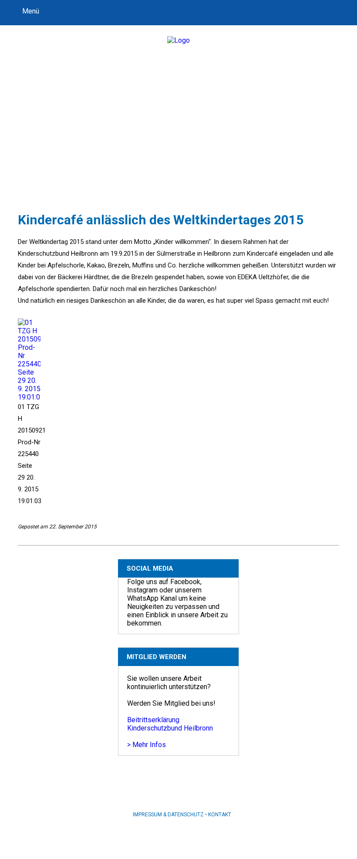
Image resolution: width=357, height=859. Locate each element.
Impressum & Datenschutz (168, 815)
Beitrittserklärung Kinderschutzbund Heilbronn (170, 724)
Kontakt (219, 815)
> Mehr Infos (146, 745)
